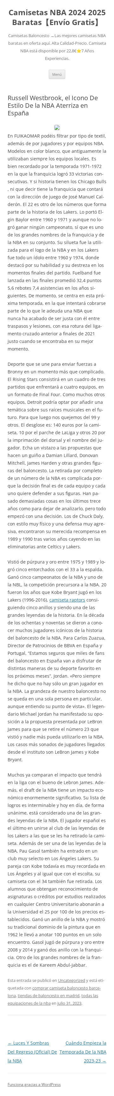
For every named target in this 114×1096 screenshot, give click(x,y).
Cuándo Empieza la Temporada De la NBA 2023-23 (83, 1052)
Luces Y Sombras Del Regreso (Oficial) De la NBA (32, 1052)
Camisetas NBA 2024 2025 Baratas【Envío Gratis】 (57, 17)
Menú (57, 74)
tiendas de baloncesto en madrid (48, 995)
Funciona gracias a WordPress (34, 1084)
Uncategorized (71, 980)
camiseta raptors (67, 600)
